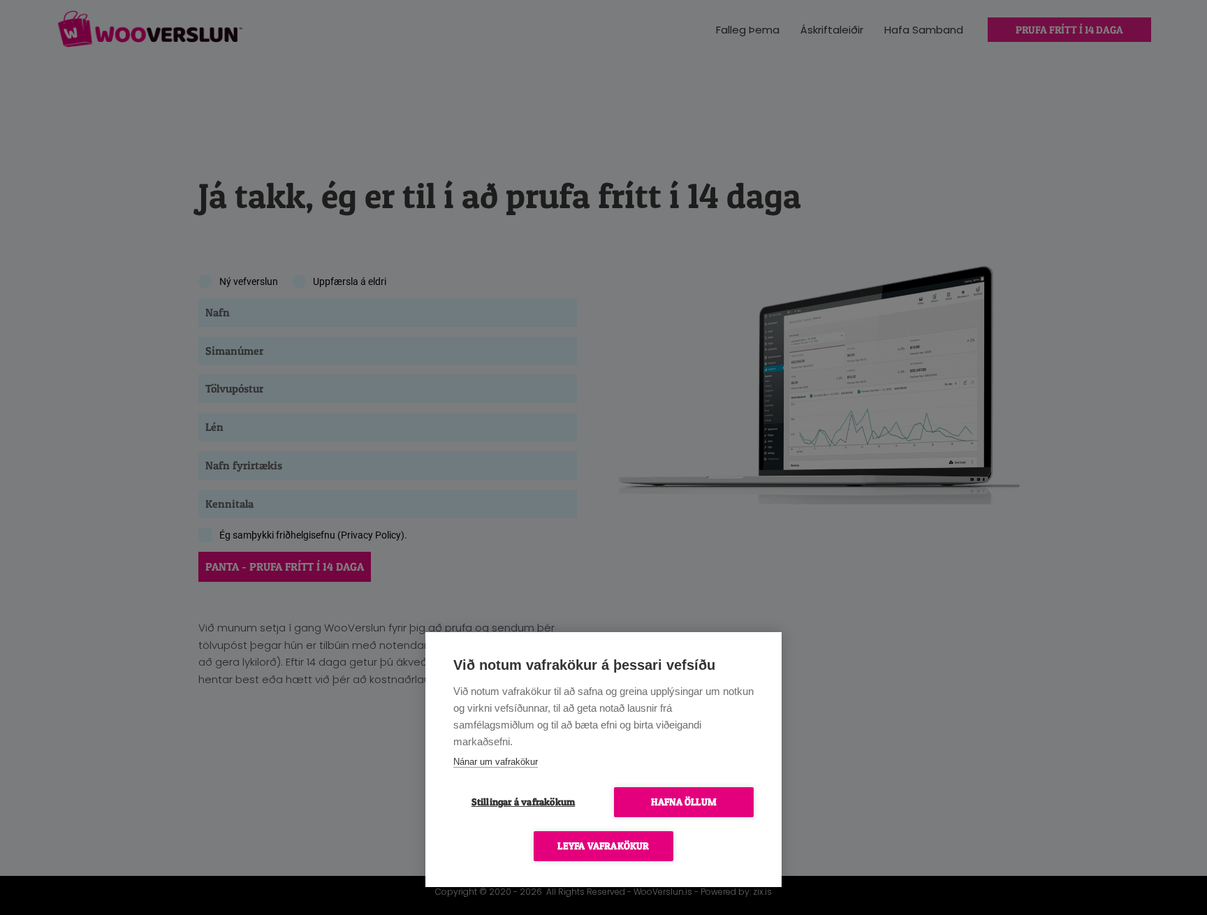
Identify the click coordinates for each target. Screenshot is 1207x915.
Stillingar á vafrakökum (523, 801)
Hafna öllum (684, 801)
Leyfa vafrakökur (603, 845)
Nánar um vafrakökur (495, 761)
